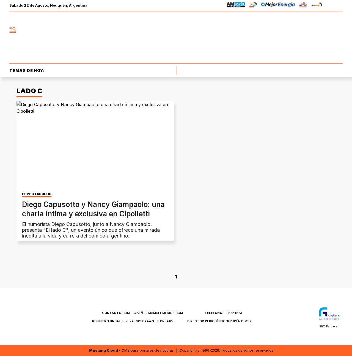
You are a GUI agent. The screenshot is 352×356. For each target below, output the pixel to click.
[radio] (236, 5)
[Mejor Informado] (176, 30)
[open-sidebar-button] (12, 30)
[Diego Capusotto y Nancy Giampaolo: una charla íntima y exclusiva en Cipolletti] (95, 145)
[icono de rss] (338, 30)
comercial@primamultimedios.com (142, 313)
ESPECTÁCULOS (36, 194)
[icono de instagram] (326, 30)
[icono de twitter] (314, 30)
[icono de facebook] (302, 30)
